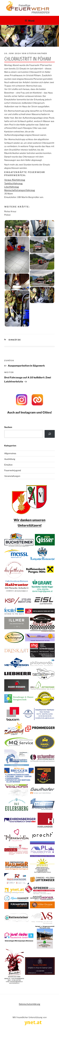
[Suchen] (50, 434)
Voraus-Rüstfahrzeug (14, 180)
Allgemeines (10, 453)
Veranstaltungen (12, 476)
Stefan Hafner (37, 53)
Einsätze (15, 340)
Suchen (8, 427)
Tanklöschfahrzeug (13, 183)
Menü (31, 20)
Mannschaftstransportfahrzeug (19, 190)
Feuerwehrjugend (12, 470)
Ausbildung (9, 459)
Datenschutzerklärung (29, 1004)
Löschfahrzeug (11, 187)
